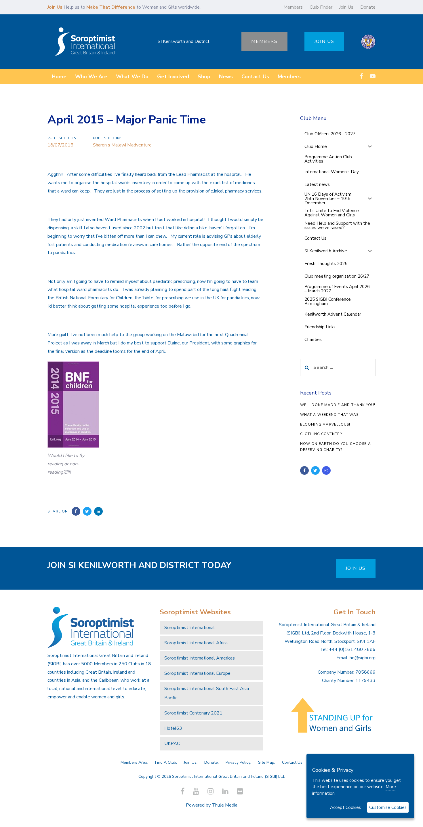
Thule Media (224, 805)
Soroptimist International (189, 627)
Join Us (346, 7)
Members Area (134, 762)
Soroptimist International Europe (197, 673)
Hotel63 (173, 728)
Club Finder (321, 7)
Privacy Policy (238, 762)
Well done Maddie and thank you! (338, 405)
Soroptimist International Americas (199, 658)
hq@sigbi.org (363, 658)
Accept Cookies (345, 807)
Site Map (266, 762)
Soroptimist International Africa (196, 643)
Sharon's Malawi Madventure (122, 145)
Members (293, 7)
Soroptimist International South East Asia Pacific (206, 693)
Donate (368, 7)
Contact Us (292, 762)
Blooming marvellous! (325, 424)
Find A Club (165, 762)
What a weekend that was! (330, 414)
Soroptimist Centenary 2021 (193, 713)
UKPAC (172, 743)
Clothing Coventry (321, 434)
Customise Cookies (388, 807)
